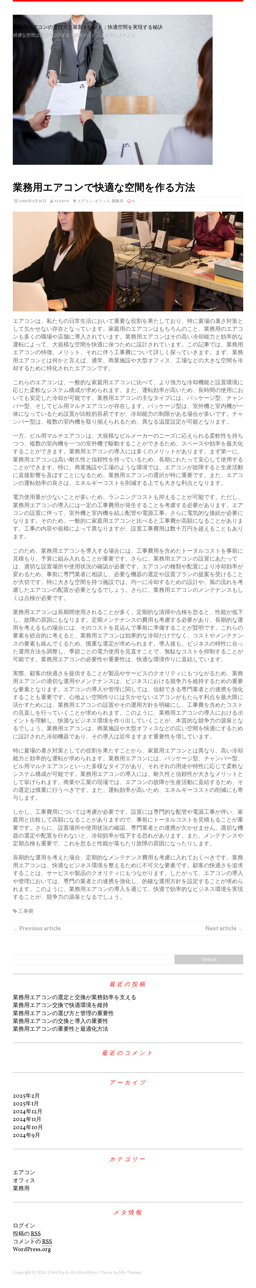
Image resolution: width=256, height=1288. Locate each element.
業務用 (117, 201)
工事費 (25, 911)
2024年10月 (28, 1128)
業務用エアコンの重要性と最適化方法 (60, 1029)
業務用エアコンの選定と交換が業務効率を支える (74, 998)
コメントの (32, 1242)
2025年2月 (26, 1096)
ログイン (24, 1226)
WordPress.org (32, 1250)
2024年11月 (27, 1120)
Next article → (224, 928)
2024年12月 (27, 1112)
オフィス (102, 201)
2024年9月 (26, 1136)
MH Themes (130, 1272)
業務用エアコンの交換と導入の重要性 (60, 1021)
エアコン (85, 201)
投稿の (27, 1234)
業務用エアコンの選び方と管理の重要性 (63, 1014)
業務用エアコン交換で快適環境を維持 (60, 1005)
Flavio (61, 201)
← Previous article (37, 928)
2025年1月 (26, 1104)
